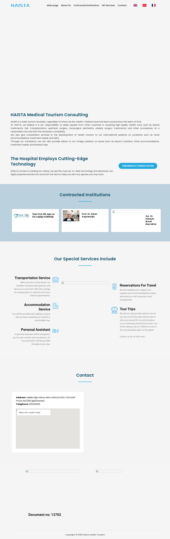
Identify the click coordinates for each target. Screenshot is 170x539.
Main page (52, 5)
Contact (122, 5)
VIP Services (108, 5)
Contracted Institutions (86, 5)
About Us (66, 5)
